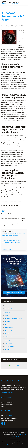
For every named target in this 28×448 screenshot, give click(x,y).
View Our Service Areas (7, 392)
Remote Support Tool (7, 404)
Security (3, 26)
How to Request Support (7, 402)
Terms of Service (16, 444)
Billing (2, 406)
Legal (17, 436)
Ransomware (12, 201)
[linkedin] (4, 423)
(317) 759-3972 (9, 415)
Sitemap (12, 436)
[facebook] (2, 423)
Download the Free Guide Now (14, 292)
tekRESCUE (23, 434)
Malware (18, 201)
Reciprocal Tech (10, 26)
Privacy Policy (8, 444)
